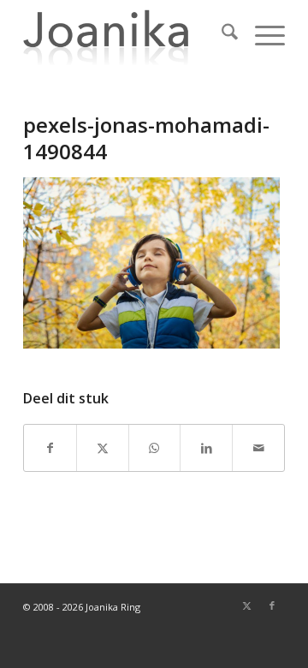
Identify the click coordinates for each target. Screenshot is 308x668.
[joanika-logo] (128, 34)
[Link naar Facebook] (272, 605)
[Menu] (261, 34)
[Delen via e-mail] (258, 448)
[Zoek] (221, 34)
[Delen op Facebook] (50, 448)
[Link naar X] (246, 605)
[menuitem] (221, 34)
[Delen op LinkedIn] (206, 448)
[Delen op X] (102, 448)
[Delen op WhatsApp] (155, 448)
